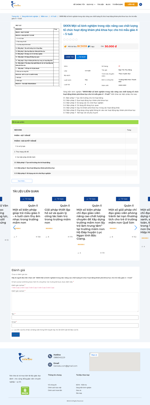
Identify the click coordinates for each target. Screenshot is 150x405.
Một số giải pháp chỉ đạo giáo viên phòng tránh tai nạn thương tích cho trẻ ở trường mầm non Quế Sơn (119, 216)
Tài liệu (100, 4)
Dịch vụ (90, 4)
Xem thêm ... (22, 181)
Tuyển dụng (117, 4)
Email (14, 322)
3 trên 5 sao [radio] (33, 288)
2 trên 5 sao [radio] (24, 288)
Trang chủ (15, 16)
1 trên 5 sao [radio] (16, 288)
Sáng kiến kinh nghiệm (30, 16)
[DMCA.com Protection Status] (25, 390)
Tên (13, 314)
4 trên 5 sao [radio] (41, 288)
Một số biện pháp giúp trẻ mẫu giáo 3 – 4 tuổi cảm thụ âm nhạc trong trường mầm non (22, 216)
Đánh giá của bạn (18, 285)
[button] (140, 4)
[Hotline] (50, 356)
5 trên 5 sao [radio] (50, 288)
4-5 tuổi (54, 16)
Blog (108, 4)
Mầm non (44, 16)
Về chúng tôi (79, 4)
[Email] (50, 365)
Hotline (57, 355)
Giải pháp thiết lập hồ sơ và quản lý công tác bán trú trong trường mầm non (54, 216)
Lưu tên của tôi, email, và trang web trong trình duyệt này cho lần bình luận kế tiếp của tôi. (46, 330)
